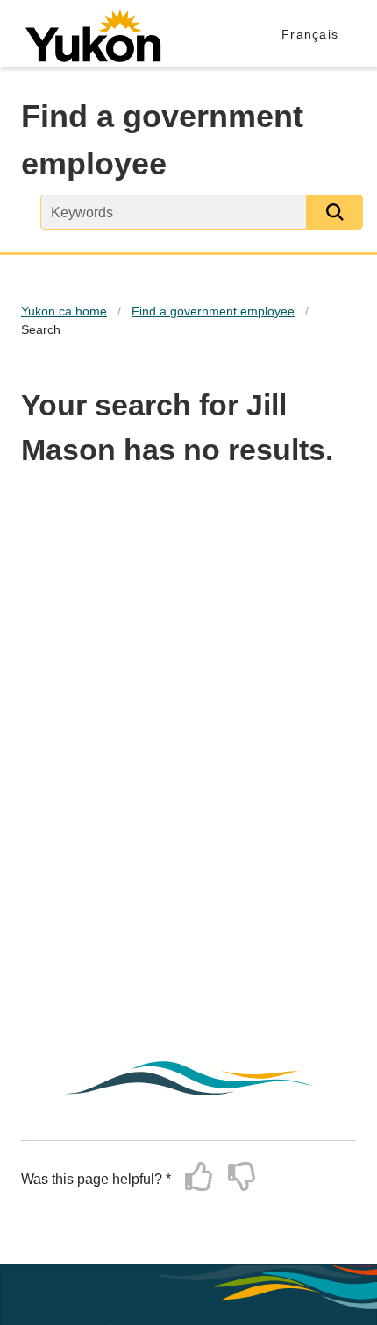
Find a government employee (213, 311)
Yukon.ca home (64, 311)
